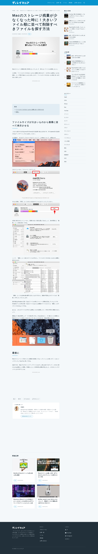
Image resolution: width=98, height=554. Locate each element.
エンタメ (66, 117)
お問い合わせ (77, 2)
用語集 (70, 2)
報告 (65, 148)
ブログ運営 (67, 141)
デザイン (66, 134)
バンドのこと (67, 137)
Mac (18, 10)
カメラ (65, 120)
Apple (65, 97)
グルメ (65, 127)
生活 (65, 158)
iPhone (65, 103)
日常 (65, 151)
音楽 (65, 161)
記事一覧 (58, 2)
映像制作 (66, 154)
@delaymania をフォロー (27, 416)
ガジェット (67, 124)
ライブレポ (67, 144)
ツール (65, 2)
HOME (13, 10)
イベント (66, 114)
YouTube (66, 110)
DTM (65, 100)
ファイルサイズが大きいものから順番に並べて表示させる (30, 109)
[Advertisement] (36, 92)
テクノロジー (67, 131)
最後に (17, 112)
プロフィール (50, 2)
